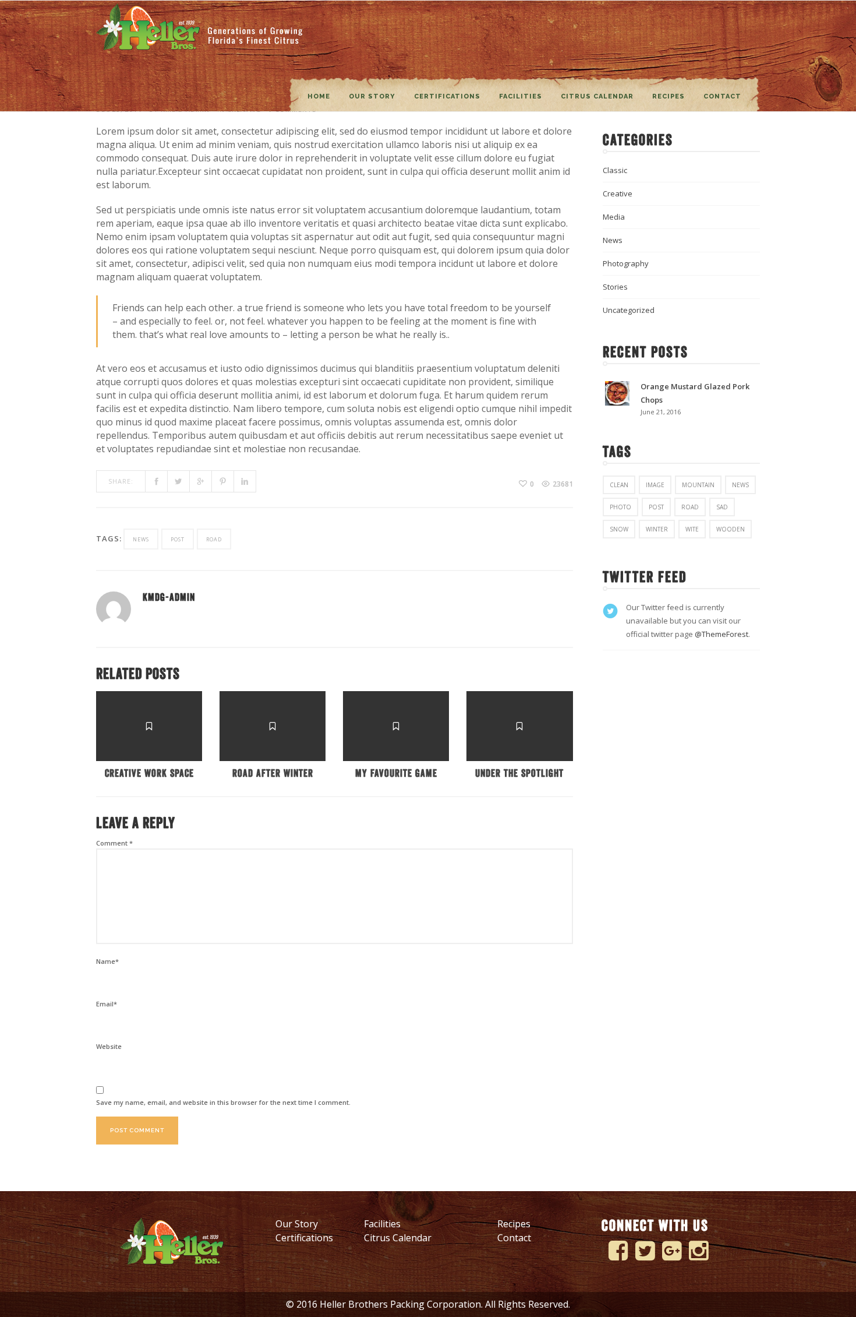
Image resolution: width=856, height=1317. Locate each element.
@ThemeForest (721, 634)
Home (318, 96)
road (214, 539)
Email (106, 1003)
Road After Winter (272, 773)
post (178, 539)
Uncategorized (629, 310)
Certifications (447, 96)
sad (722, 507)
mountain (698, 485)
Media (614, 217)
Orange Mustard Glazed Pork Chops (695, 393)
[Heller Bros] (200, 27)
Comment (114, 843)
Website (109, 1046)
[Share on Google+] (201, 481)
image (655, 485)
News (612, 240)
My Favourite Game (396, 773)
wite (692, 529)
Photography (626, 263)
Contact (722, 96)
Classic (615, 170)
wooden (730, 529)
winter (657, 529)
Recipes (668, 96)
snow (619, 529)
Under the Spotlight (519, 773)
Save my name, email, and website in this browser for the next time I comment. (223, 1102)
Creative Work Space (149, 773)
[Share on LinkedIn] (245, 481)
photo (620, 507)
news (141, 539)
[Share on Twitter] (179, 481)
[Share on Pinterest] (223, 481)
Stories (615, 286)
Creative (617, 193)
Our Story (372, 96)
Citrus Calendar (597, 96)
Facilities (520, 96)
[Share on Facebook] (157, 481)
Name (107, 961)
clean (619, 485)
